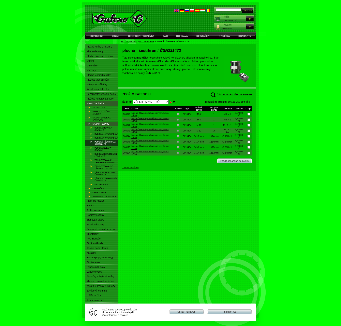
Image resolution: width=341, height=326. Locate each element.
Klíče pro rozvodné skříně (100, 281)
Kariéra (224, 36)
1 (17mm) (214, 147)
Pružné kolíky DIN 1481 (99, 46)
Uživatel (227, 25)
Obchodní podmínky (141, 36)
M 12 (199, 130)
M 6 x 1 (227, 114)
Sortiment (96, 36)
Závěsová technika (97, 290)
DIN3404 (187, 114)
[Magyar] (202, 10)
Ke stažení (203, 36)
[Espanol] (197, 10)
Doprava (182, 36)
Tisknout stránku (130, 167)
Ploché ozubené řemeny (100, 56)
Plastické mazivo (96, 200)
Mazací (146, 41)
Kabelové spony (95, 224)
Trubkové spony (95, 210)
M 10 (199, 125)
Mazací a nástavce (102, 119)
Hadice (90, 205)
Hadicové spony (95, 215)
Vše (247, 102)
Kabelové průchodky (98, 89)
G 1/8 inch (199, 136)
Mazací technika (129, 41)
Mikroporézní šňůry (97, 84)
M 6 (199, 114)
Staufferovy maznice (105, 196)
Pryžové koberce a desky (100, 98)
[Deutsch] (182, 10)
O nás (115, 36)
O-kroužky (92, 65)
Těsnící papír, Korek (97, 248)
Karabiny (91, 252)
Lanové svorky (94, 271)
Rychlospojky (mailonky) (100, 257)
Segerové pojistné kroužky (101, 229)
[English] (176, 10)
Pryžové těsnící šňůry (98, 79)
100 (233, 102)
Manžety (91, 70)
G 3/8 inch (199, 147)
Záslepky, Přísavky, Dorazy (101, 286)
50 (229, 102)
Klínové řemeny (95, 51)
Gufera (90, 61)
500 (243, 102)
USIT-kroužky (94, 295)
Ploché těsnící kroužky (99, 75)
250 (238, 102)
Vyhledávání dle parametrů (234, 94)
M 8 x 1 (227, 119)
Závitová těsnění (95, 243)
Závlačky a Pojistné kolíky (100, 276)
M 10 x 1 (227, 125)
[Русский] (187, 10)
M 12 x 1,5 (227, 130)
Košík (225, 17)
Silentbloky (92, 234)
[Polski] (192, 10)
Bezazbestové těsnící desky (101, 94)
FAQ (165, 36)
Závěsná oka (93, 262)
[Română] (208, 10)
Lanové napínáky (96, 267)
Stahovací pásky (95, 219)
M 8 (199, 119)
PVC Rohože (94, 238)
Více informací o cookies (115, 315)
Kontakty (244, 36)
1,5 (214, 130)
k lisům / (101, 113)
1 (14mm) (214, 136)
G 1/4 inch (199, 142)
